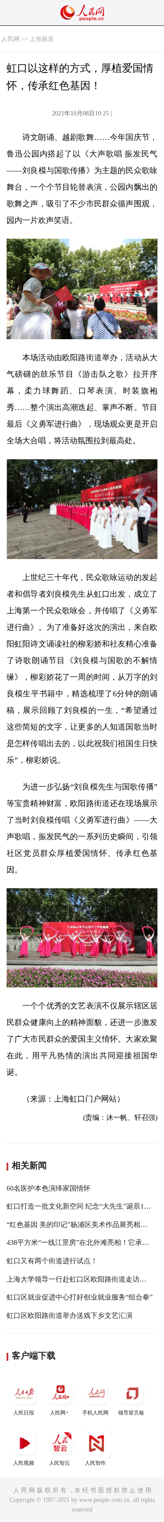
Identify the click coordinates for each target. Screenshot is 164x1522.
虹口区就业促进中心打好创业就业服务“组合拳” (80, 1297)
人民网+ (59, 1413)
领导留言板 (131, 1413)
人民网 (10, 39)
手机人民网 (95, 1413)
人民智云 (59, 1463)
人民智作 (95, 1463)
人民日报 (23, 1413)
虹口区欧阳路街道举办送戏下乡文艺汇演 (70, 1315)
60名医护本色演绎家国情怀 (49, 1188)
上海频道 (41, 39)
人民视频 (23, 1463)
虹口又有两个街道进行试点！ (52, 1261)
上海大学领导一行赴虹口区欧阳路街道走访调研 (80, 1279)
